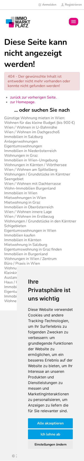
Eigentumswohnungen (23, 146)
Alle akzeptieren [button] (50, 423)
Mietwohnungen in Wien (25, 197)
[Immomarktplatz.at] (18, 22)
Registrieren (73, 5)
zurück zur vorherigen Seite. (33, 97)
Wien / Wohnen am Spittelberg (30, 169)
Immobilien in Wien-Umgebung (31, 160)
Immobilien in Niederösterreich (30, 150)
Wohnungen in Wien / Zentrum (30, 258)
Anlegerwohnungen (21, 141)
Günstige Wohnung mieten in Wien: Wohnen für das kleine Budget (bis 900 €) (39, 120)
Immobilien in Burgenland (26, 254)
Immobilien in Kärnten (22, 240)
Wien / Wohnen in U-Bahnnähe (30, 127)
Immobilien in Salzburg (23, 136)
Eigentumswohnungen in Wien (30, 230)
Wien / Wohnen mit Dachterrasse (32, 183)
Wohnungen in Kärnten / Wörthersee (35, 165)
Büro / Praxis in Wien (22, 263)
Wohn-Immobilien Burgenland (30, 188)
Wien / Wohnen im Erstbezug (29, 216)
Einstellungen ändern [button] (50, 444)
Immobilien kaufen (19, 235)
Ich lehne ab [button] (50, 434)
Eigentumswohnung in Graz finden (33, 249)
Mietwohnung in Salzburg (25, 244)
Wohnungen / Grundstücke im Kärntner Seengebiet (37, 177)
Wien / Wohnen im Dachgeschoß (32, 132)
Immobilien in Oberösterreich (28, 207)
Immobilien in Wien (20, 193)
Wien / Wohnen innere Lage (28, 211)
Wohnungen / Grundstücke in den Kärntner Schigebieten (40, 224)
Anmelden (49, 5)
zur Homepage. (22, 102)
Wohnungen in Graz (21, 155)
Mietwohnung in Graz (22, 202)
